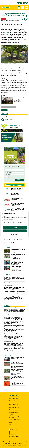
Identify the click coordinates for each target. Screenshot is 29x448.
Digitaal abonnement (14, 411)
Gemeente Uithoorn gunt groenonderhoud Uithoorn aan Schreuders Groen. (14, 288)
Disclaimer (11, 421)
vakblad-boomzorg (15, 436)
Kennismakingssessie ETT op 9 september (18, 250)
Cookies (10, 424)
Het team (11, 414)
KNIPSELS (7, 305)
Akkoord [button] (15, 227)
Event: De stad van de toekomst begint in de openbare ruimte (16, 268)
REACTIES (4, 113)
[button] (14, 234)
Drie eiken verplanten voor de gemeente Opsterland (19, 99)
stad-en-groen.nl (23, 441)
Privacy (10, 422)
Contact (10, 409)
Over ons (11, 405)
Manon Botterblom (5, 20)
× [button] (26, 212)
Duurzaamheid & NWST (14, 407)
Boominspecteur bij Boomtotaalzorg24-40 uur (17, 194)
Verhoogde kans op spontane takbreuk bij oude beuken (18, 382)
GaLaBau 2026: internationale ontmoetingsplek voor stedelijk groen (18, 256)
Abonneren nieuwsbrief (14, 412)
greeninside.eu (17, 445)
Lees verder (10, 224)
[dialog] (14, 224)
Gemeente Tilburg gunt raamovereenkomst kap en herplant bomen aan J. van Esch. (14, 292)
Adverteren (11, 417)
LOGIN (4, 110)
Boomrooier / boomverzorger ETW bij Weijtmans (18, 204)
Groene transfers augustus (17, 357)
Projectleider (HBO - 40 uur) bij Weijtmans (17, 199)
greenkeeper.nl (13, 441)
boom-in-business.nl (8, 445)
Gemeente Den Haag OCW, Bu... (9, 106)
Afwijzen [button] (15, 230)
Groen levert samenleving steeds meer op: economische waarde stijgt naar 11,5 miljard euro (17, 371)
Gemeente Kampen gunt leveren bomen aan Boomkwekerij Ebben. (13, 283)
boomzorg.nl (8, 443)
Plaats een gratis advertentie (11, 242)
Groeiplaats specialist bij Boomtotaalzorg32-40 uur (17, 189)
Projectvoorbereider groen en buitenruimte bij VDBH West (18, 209)
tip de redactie (9, 119)
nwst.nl (24, 445)
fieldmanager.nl (5, 441)
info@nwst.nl (13, 429)
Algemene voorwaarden (14, 419)
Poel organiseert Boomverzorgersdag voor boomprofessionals (17, 262)
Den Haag (6, 32)
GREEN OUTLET (9, 237)
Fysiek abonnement (13, 404)
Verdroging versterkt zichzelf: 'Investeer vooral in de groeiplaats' (17, 377)
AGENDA (7, 247)
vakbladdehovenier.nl (18, 443)
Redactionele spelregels (14, 416)
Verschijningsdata (13, 426)
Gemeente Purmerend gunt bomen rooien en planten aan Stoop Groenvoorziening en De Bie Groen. (14, 278)
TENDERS (7, 275)
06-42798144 (13, 434)
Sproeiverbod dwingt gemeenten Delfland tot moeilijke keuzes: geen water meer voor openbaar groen (18, 364)
